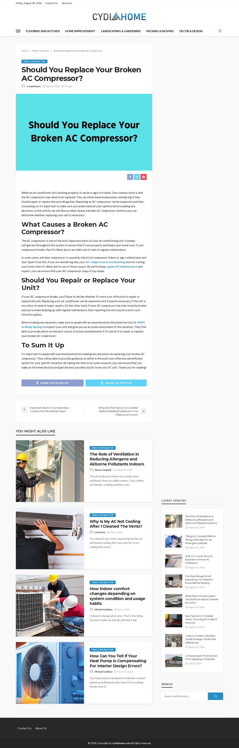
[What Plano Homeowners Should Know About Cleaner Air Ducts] (173, 600)
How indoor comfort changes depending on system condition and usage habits (117, 596)
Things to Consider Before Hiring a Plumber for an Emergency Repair (200, 539)
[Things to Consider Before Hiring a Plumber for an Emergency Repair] (173, 540)
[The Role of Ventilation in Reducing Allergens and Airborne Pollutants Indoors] (50, 471)
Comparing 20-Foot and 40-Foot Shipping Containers (201, 657)
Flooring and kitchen (43, 31)
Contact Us (51, 3)
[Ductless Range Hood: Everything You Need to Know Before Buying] (173, 580)
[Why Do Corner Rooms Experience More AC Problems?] (173, 560)
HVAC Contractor (34, 61)
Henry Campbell (103, 469)
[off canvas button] (18, 31)
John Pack (100, 532)
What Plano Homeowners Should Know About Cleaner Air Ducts (201, 599)
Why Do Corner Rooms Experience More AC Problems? (198, 559)
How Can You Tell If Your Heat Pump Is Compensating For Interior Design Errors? (118, 661)
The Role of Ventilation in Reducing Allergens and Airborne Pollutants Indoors (117, 459)
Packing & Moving (160, 31)
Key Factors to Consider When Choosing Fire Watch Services (201, 619)
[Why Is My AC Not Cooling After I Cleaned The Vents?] (50, 538)
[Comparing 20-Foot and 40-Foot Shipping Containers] (173, 660)
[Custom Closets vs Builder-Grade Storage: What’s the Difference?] (173, 640)
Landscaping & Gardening (121, 31)
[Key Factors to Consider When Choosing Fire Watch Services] (173, 620)
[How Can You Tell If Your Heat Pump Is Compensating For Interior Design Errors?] (50, 673)
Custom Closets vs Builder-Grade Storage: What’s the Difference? (200, 639)
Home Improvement (80, 31)
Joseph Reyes (34, 86)
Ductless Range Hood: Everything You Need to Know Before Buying (199, 579)
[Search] (220, 31)
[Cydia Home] (119, 16)
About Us (67, 3)
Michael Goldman (103, 609)
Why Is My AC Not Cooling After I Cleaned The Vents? (116, 524)
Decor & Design (190, 31)
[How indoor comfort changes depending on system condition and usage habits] (50, 605)
